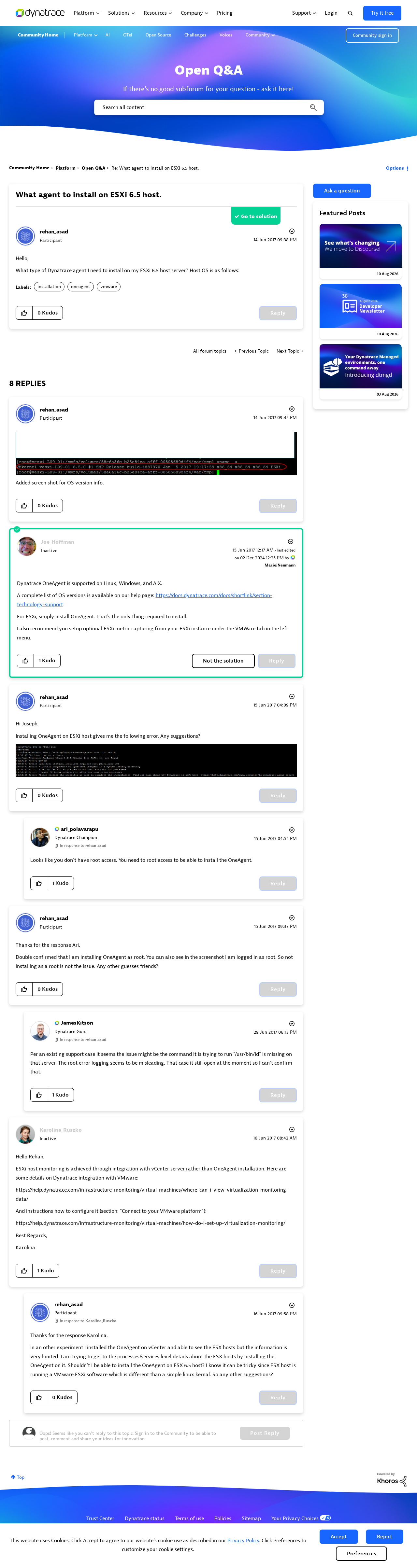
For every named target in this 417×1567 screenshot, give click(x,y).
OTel (127, 35)
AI (108, 35)
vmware (108, 286)
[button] (339, 1537)
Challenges (195, 35)
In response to (83, 845)
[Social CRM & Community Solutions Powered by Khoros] (392, 1479)
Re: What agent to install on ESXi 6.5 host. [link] (155, 168)
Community (258, 35)
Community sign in (372, 35)
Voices (226, 35)
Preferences (361, 1553)
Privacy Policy (243, 1540)
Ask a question (342, 191)
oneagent (80, 286)
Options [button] (395, 168)
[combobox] (208, 107)
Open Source (158, 35)
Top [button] (20, 1477)
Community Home (38, 35)
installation (49, 286)
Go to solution (259, 216)
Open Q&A (93, 168)
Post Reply (265, 1433)
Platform (83, 35)
